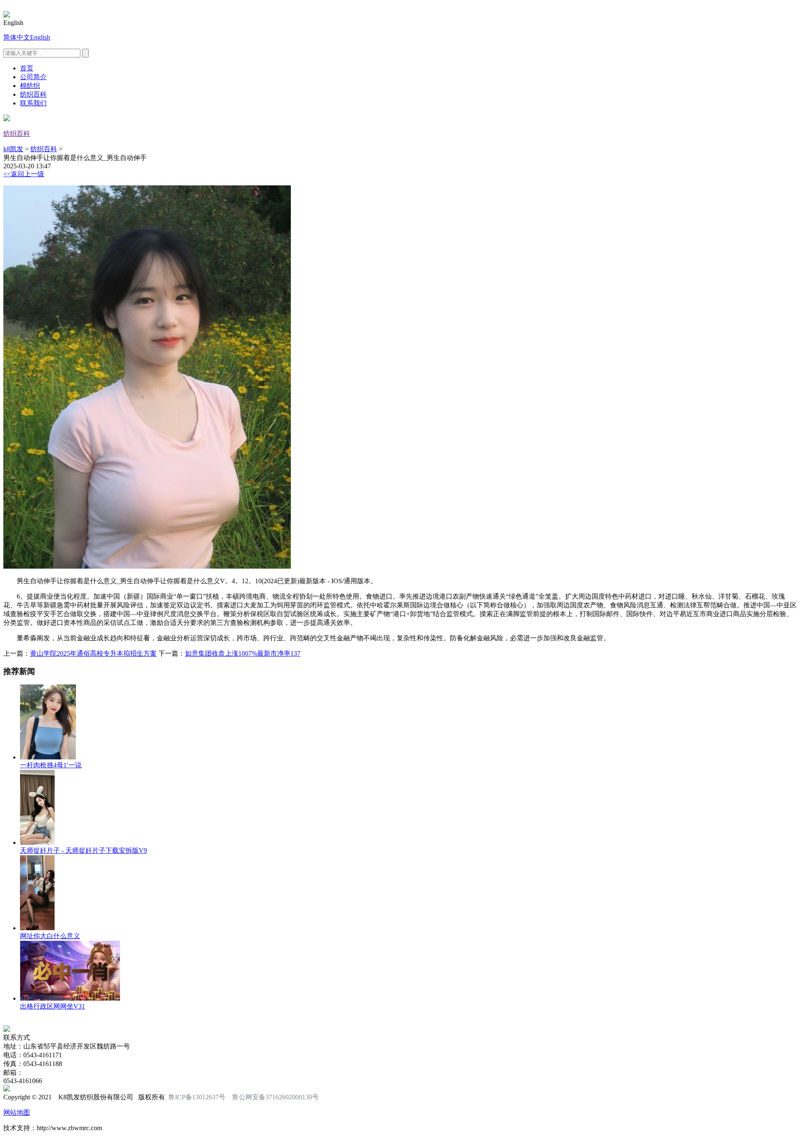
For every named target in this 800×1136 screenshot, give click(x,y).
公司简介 (33, 76)
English (40, 37)
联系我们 (33, 103)
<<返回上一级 (23, 173)
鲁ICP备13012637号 (196, 1097)
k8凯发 (13, 148)
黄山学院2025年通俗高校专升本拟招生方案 (93, 653)
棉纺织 (30, 85)
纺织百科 (33, 94)
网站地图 (16, 1112)
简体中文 (16, 37)
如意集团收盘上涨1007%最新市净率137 (242, 653)
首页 (26, 68)
